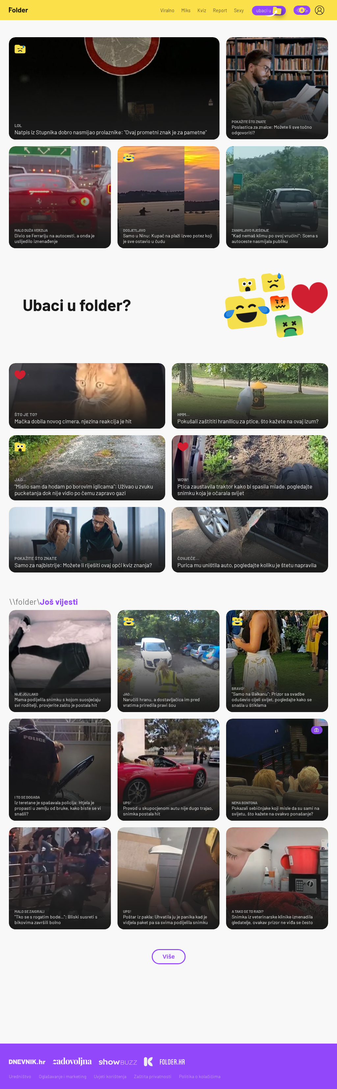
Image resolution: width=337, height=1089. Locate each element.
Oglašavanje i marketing (62, 1076)
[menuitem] (321, 10)
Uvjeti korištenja (110, 1076)
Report (220, 10)
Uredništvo (20, 1076)
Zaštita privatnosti (152, 1076)
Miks (186, 10)
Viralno (167, 10)
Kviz (201, 10)
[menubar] (321, 10)
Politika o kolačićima (199, 1076)
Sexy (239, 10)
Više (169, 956)
